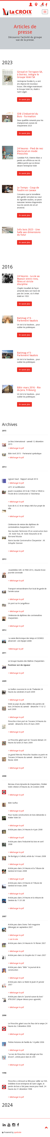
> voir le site (13, 939)
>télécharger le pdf (15, 649)
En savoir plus (24, 99)
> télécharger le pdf (16, 448)
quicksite (17, 1132)
